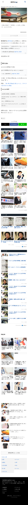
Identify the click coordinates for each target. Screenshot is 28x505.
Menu (3, 1)
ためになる (4, 471)
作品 (16, 465)
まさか (3, 118)
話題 (3, 459)
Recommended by (19, 246)
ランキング (17, 487)
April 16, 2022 (18, 51)
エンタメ (17, 491)
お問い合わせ (9, 495)
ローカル (17, 468)
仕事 (16, 462)
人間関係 (5, 489)
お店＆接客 (4, 465)
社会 (4, 492)
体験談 (3, 462)
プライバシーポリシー (17, 495)
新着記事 (5, 487)
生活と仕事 (4, 457)
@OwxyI (10, 41)
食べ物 (3, 468)
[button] (2, 324)
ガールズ (17, 459)
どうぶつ (5, 491)
